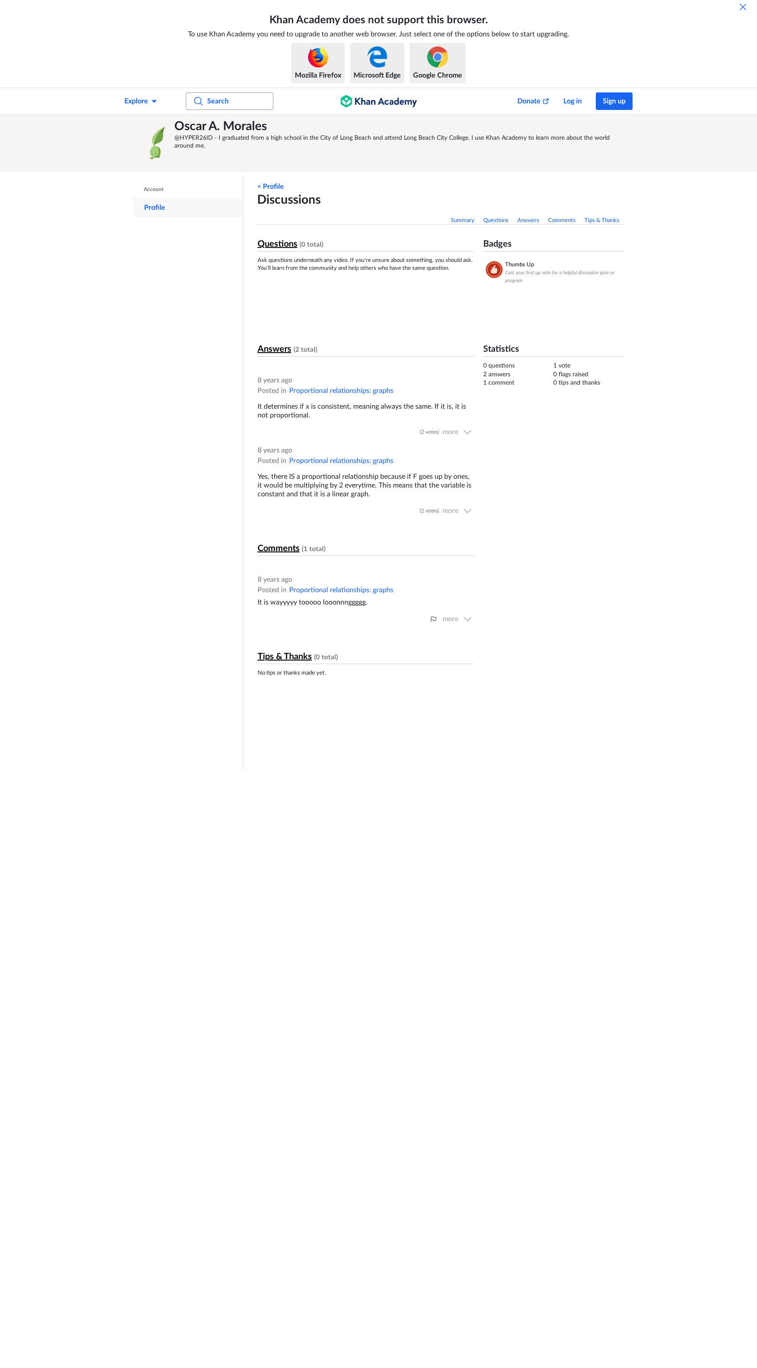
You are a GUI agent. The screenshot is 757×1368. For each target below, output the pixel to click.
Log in (572, 101)
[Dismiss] (743, 7)
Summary (462, 220)
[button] (156, 143)
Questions (496, 220)
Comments (562, 220)
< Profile (270, 186)
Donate (529, 101)
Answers (528, 220)
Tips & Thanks (601, 220)
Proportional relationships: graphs (341, 390)
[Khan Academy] (378, 101)
